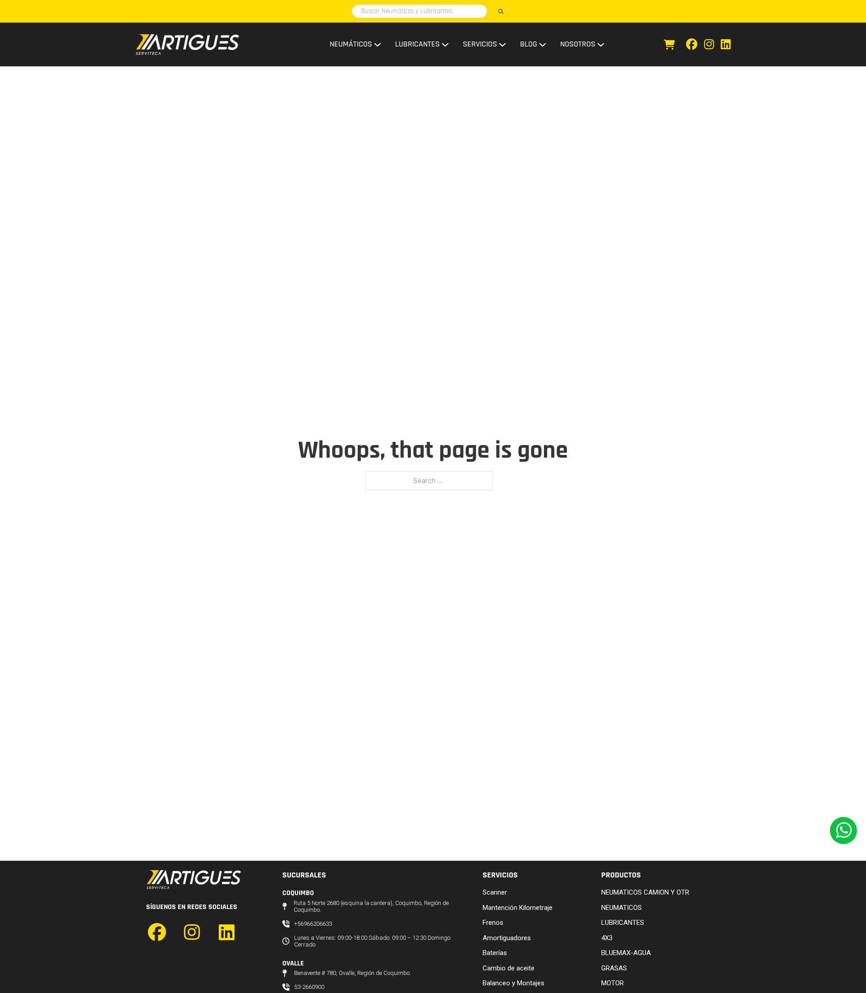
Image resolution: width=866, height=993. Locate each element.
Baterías (495, 953)
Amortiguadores (507, 938)
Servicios (480, 44)
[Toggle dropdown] (377, 45)
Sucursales (304, 875)
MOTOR (612, 983)
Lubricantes (417, 44)
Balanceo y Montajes (513, 983)
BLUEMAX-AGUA (626, 953)
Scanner (495, 892)
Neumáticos (351, 44)
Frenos (493, 923)
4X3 (607, 938)
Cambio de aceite (508, 968)
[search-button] (500, 11)
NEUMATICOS (621, 908)
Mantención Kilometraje (518, 908)
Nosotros (577, 44)
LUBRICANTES (622, 923)
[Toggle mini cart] (669, 45)
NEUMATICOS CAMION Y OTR (645, 892)
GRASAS (614, 968)
